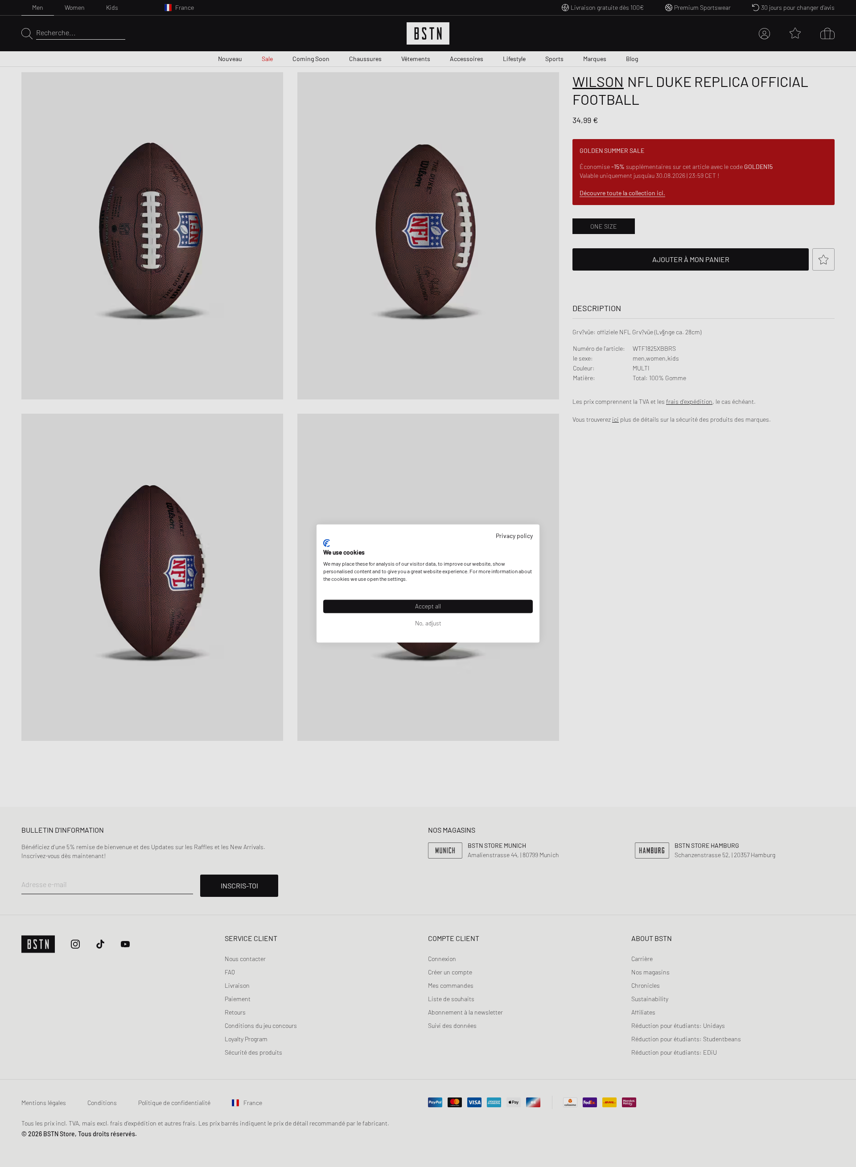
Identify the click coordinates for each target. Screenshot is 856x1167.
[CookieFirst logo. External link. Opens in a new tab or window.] (326, 543)
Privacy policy (514, 535)
